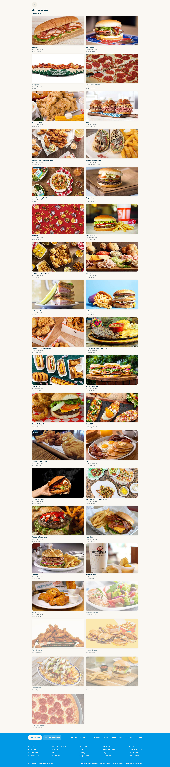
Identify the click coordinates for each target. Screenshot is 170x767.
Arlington (56, 749)
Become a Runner (52, 737)
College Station (135, 749)
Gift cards (129, 737)
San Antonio (108, 746)
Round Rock (33, 756)
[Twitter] (72, 737)
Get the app (35, 737)
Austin (31, 746)
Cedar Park (33, 749)
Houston (83, 746)
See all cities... (134, 756)
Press (120, 737)
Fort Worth (57, 756)
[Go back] (34, 4)
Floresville (107, 756)
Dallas (54, 753)
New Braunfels (109, 749)
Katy (81, 749)
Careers (97, 737)
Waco (131, 746)
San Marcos (134, 753)
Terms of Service (117, 763)
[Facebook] (80, 737)
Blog (114, 737)
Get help (138, 737)
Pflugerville (33, 753)
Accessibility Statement (134, 763)
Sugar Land (84, 756)
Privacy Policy (105, 763)
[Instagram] (76, 737)
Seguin (106, 753)
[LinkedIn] (84, 737)
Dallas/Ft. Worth (59, 746)
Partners (106, 737)
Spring (82, 753)
